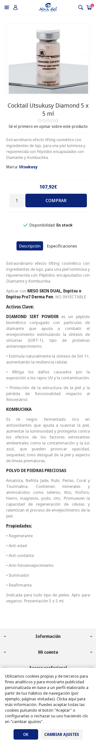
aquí (72, 699)
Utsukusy (28, 167)
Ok (25, 734)
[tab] (29, 245)
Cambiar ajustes (61, 734)
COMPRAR (56, 200)
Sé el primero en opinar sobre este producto (48, 126)
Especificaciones (62, 246)
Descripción (30, 246)
